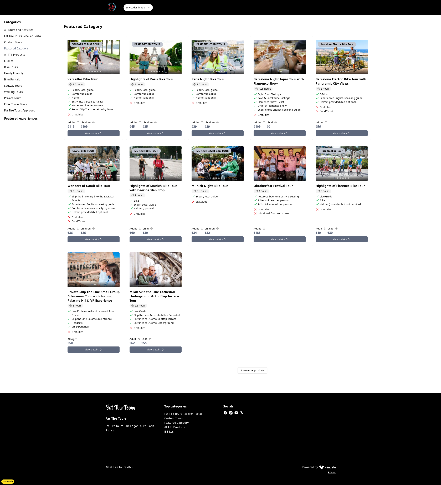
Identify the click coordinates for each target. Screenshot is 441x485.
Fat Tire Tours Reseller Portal (183, 414)
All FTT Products (174, 427)
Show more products (252, 370)
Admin (332, 472)
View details (92, 133)
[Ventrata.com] (327, 467)
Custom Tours (173, 418)
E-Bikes (169, 431)
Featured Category (176, 423)
